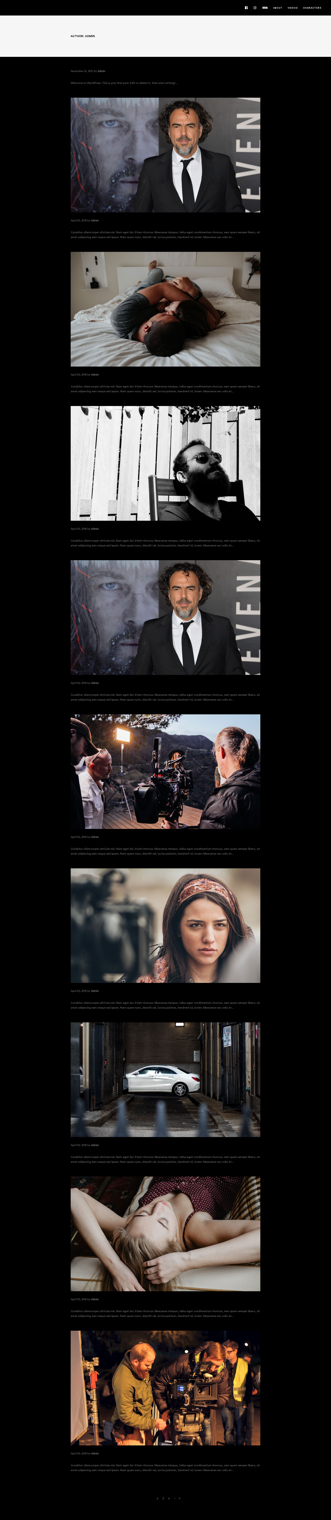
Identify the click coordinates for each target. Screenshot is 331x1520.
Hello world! (82, 76)
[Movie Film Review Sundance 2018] (165, 463)
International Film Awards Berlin (101, 225)
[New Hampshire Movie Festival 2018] (165, 309)
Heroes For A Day (86, 995)
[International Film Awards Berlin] (165, 155)
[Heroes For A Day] (165, 925)
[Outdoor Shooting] (165, 771)
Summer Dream (83, 1304)
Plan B (76, 1150)
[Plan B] (165, 1079)
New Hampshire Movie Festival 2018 (102, 379)
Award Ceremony (86, 687)
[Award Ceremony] (165, 617)
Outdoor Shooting (88, 841)
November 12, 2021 (82, 71)
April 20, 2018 (79, 220)
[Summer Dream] (165, 1234)
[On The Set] (165, 1388)
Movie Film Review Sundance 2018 (100, 533)
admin (101, 71)
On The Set (80, 1458)
